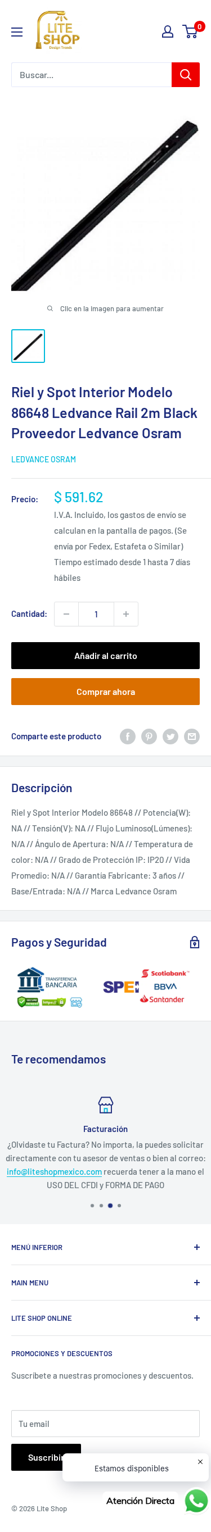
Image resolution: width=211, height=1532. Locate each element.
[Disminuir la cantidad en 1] (66, 614)
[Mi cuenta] (167, 31)
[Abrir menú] (17, 32)
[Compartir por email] (192, 736)
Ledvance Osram (43, 459)
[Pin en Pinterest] (149, 736)
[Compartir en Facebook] (128, 736)
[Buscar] (186, 74)
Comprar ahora (106, 691)
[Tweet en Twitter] (170, 736)
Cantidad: (29, 613)
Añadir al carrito (105, 655)
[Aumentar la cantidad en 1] (126, 614)
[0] (190, 31)
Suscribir (46, 1457)
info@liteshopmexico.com (54, 1171)
